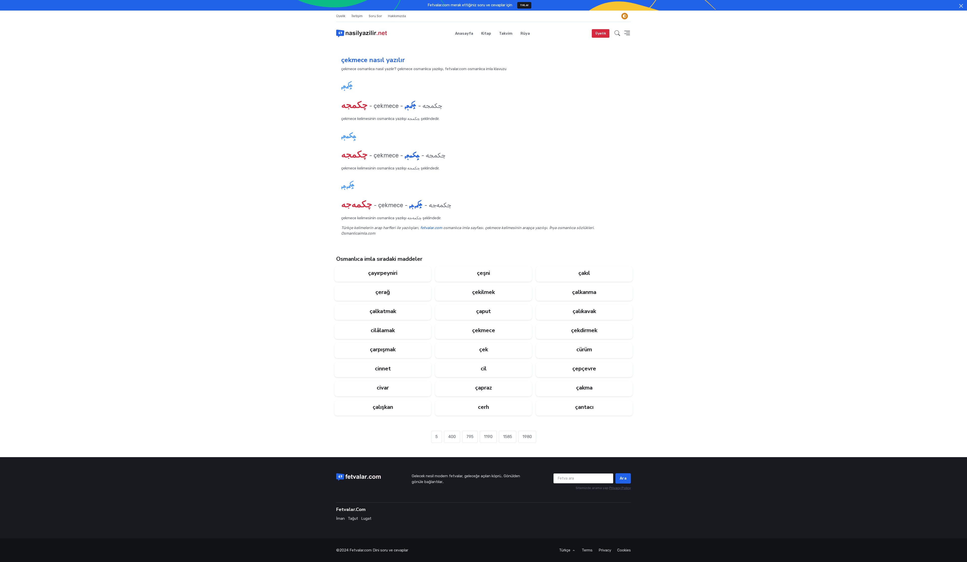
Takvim (505, 33)
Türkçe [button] (565, 550)
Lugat (366, 518)
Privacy (605, 550)
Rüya (525, 33)
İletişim (357, 16)
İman (340, 518)
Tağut (353, 518)
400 (452, 436)
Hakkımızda (397, 16)
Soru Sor (375, 16)
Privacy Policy (620, 488)
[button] (617, 33)
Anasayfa (464, 33)
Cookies (624, 550)
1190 (488, 436)
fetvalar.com (431, 228)
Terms (587, 550)
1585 (507, 436)
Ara (623, 478)
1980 (527, 436)
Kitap (486, 33)
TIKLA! (524, 5)
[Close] (961, 6)
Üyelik (341, 16)
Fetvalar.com (361, 550)
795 (469, 436)
